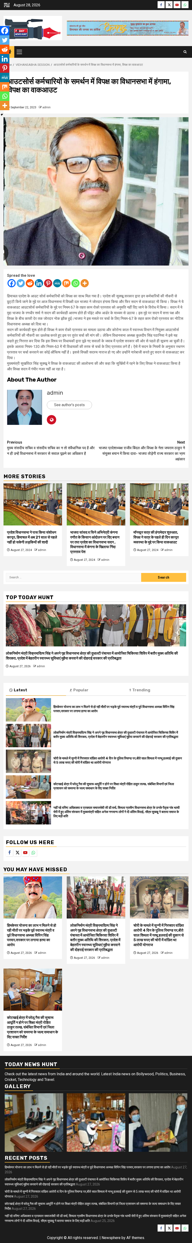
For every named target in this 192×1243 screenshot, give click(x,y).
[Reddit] (30, 283)
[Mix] (66, 283)
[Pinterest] (48, 283)
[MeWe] (57, 283)
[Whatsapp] (75, 283)
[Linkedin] (39, 283)
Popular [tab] (81, 690)
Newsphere (111, 1238)
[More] (85, 283)
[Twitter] (21, 283)
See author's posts (69, 405)
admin (46, 107)
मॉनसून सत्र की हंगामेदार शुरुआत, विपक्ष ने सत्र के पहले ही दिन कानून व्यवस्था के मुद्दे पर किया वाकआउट (156, 537)
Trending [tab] (141, 690)
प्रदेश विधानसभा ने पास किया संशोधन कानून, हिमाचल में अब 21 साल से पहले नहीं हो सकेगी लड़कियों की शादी (32, 537)
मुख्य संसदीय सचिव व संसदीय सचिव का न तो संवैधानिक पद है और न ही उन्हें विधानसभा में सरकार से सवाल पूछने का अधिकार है (51, 448)
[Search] (185, 51)
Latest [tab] (20, 690)
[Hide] (2, 115)
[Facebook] (11, 283)
